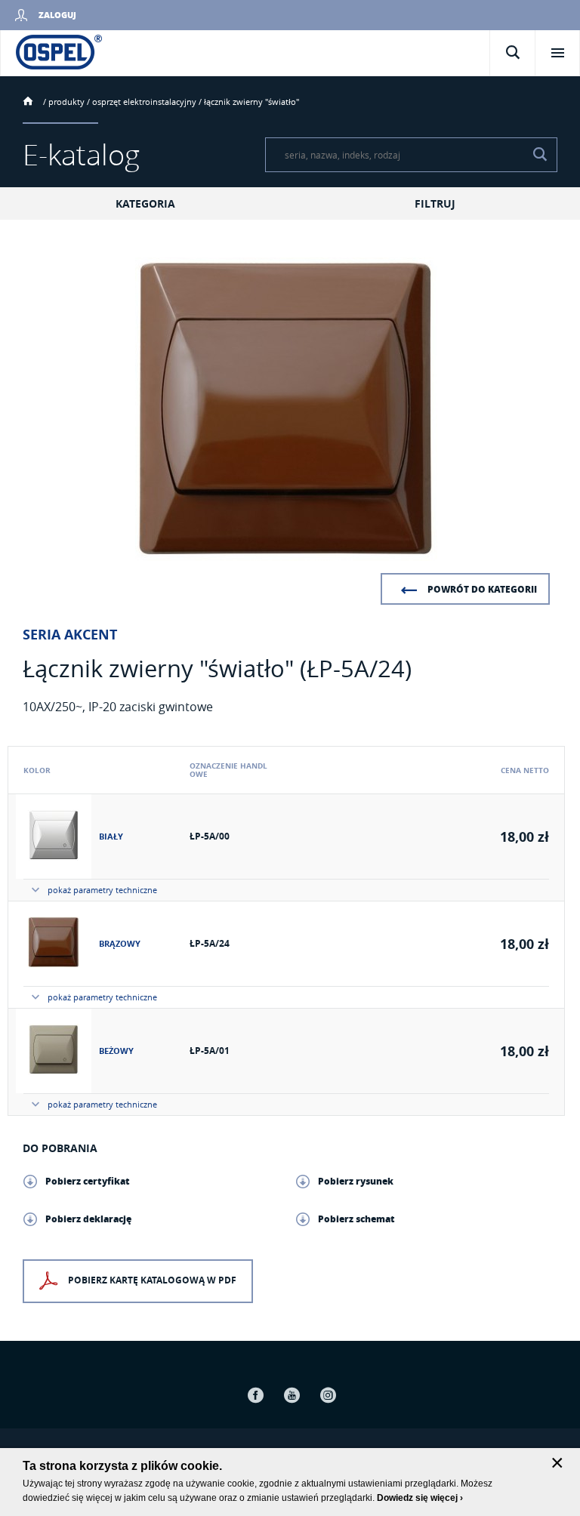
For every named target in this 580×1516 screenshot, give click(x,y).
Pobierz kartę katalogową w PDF (152, 1280)
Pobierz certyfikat (87, 1181)
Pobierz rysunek (355, 1181)
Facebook (255, 1395)
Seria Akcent (70, 635)
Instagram (328, 1395)
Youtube (291, 1395)
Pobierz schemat (356, 1218)
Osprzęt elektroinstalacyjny (144, 101)
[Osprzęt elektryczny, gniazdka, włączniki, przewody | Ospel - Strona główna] (59, 51)
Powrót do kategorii (482, 589)
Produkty (66, 101)
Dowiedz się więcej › (420, 1498)
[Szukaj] (540, 154)
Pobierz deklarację (88, 1218)
